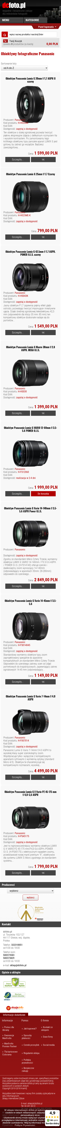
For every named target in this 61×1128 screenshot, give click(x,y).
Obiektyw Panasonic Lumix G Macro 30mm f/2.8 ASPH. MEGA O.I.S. (30, 348)
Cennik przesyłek (31, 1045)
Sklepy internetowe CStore (13, 1098)
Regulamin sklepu (31, 1053)
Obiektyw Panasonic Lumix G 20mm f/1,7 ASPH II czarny (31, 80)
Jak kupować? (30, 1028)
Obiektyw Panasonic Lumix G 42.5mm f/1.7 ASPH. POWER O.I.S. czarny (30, 253)
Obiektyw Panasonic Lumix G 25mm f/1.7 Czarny (30, 174)
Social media (49, 1045)
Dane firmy (48, 1036)
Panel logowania (46, 26)
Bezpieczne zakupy (28, 1069)
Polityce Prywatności (25, 1125)
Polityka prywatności (27, 1061)
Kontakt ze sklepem (47, 1028)
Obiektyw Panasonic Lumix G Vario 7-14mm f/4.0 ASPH (30, 697)
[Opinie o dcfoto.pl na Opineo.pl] (14, 996)
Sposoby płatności (27, 1037)
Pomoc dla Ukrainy (8, 1028)
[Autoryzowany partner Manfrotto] (30, 920)
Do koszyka (43, 493)
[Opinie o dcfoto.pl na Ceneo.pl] (14, 982)
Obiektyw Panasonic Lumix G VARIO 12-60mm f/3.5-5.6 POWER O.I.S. (30, 429)
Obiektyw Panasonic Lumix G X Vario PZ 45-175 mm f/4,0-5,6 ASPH (30, 793)
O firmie (45, 1020)
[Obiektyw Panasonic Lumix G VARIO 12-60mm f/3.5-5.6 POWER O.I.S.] (30, 481)
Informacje (7, 1020)
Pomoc (24, 1020)
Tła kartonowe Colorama (10, 1053)
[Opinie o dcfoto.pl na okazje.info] (14, 1008)
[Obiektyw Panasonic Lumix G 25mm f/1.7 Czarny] (30, 224)
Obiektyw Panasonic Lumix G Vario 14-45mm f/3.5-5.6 (30, 602)
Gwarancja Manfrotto (8, 1037)
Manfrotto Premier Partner (9, 1045)
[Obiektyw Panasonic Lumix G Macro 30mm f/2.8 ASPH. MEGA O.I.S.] (30, 401)
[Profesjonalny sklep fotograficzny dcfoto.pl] (14, 7)
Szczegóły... (17, 159)
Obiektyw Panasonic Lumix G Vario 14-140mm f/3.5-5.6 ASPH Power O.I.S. (30, 509)
